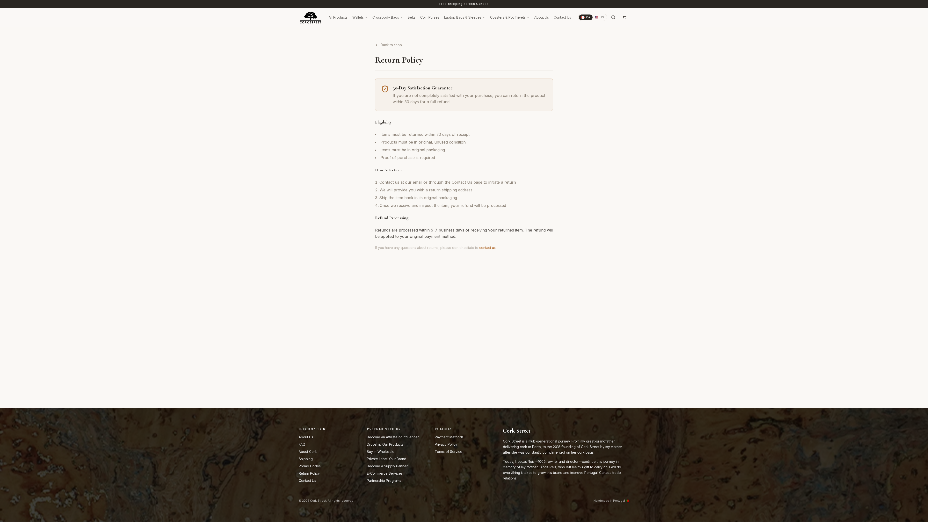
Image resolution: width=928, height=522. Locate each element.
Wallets (358, 17)
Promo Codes (310, 466)
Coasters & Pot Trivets (508, 17)
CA (588, 17)
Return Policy (309, 473)
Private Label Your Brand (386, 459)
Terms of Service (448, 452)
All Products (338, 17)
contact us (487, 248)
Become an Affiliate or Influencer (393, 437)
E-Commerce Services (385, 473)
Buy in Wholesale (380, 452)
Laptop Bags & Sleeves (462, 17)
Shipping (306, 459)
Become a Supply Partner (387, 466)
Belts (411, 17)
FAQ (302, 444)
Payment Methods (449, 437)
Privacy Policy (446, 444)
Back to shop (391, 45)
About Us (541, 17)
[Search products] (613, 17)
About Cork (308, 452)
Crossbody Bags (385, 17)
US (602, 17)
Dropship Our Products (385, 444)
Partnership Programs (384, 480)
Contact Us (562, 17)
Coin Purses (429, 17)
